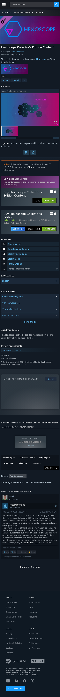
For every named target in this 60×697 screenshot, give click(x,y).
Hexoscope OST (37, 220)
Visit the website (10, 303)
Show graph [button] (49, 468)
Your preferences (27, 427)
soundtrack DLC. (31, 542)
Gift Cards (10, 621)
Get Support (34, 643)
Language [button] (43, 457)
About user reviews (10, 427)
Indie (5, 80)
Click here (32, 167)
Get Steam (33, 633)
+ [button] (24, 80)
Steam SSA (10, 607)
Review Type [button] (8, 457)
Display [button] (36, 463)
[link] (34, 228)
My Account (34, 648)
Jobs (31, 607)
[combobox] (32, 4)
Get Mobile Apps (15, 688)
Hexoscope (41, 59)
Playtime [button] (23, 463)
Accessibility (11, 638)
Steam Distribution (14, 617)
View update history (11, 309)
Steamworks (11, 612)
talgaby (12, 496)
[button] (6, 12)
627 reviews (13, 499)
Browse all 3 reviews (30, 567)
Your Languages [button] (16, 476)
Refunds (9, 653)
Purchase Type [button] (26, 457)
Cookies (9, 648)
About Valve (34, 602)
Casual (16, 80)
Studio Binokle (17, 51)
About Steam (11, 602)
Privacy (9, 633)
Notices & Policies (14, 643)
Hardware (33, 612)
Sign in (4, 143)
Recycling (33, 617)
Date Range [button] (8, 463)
